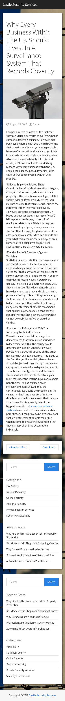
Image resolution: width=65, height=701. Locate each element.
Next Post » (49, 447)
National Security (16, 492)
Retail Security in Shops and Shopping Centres (32, 543)
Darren (36, 124)
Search (51, 467)
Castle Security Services (20, 4)
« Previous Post (18, 447)
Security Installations (18, 515)
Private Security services (20, 509)
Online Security (14, 498)
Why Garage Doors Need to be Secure (27, 549)
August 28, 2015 (18, 124)
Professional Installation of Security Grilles (30, 555)
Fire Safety (12, 486)
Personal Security (16, 504)
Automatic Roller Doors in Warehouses (27, 561)
